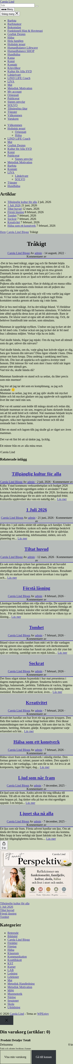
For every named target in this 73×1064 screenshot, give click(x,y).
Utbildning (13, 1007)
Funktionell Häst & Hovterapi (25, 30)
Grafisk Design (16, 34)
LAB (10, 970)
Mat (9, 84)
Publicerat (13, 98)
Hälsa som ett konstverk (21, 225)
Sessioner (13, 1000)
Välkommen (14, 115)
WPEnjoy (43, 1013)
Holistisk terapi (16, 44)
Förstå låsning (15, 212)
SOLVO (12, 105)
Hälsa (10, 37)
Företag (11, 946)
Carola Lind (7, 1)
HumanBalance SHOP (20, 51)
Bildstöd (12, 936)
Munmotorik (14, 993)
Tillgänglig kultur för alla (22, 202)
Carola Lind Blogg (18, 232)
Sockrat (11, 218)
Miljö (10, 990)
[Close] (6, 1020)
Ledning (12, 973)
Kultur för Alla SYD (19, 71)
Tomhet (11, 215)
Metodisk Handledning (21, 983)
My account (14, 91)
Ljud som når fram (36, 777)
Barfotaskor (14, 24)
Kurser (11, 966)
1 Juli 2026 (14, 205)
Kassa (11, 57)
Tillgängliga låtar (17, 108)
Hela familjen (15, 40)
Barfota (11, 20)
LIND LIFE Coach (18, 78)
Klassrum (13, 953)
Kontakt (12, 64)
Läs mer (62, 499)
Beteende (13, 933)
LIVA (10, 81)
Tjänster (12, 112)
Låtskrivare (14, 74)
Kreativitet (13, 222)
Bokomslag (14, 27)
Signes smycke (16, 101)
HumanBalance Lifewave (22, 47)
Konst (11, 61)
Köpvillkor (13, 68)
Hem (3, 232)
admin (38, 253)
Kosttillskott (14, 960)
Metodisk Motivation (19, 88)
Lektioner (13, 976)
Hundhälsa (13, 54)
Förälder (12, 943)
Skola (10, 1004)
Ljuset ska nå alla (36, 813)
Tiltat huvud (14, 208)
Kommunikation (17, 956)
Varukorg (13, 118)
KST (10, 963)
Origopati (13, 95)
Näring (11, 997)
